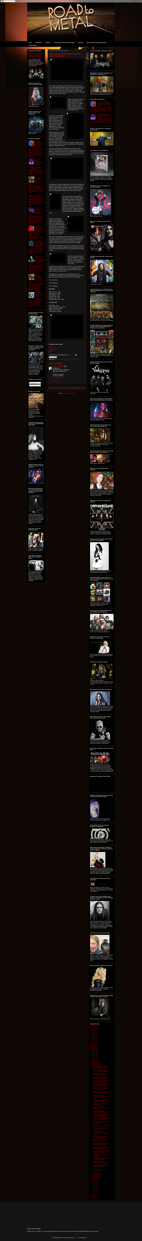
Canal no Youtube (53, 348)
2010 (93, 1062)
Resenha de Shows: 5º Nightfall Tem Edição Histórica (101, 1151)
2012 (93, 1058)
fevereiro (95, 1189)
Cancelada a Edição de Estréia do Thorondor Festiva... (101, 1115)
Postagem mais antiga (78, 388)
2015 (93, 1051)
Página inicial (67, 388)
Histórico (48, 42)
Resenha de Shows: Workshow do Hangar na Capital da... (101, 1085)
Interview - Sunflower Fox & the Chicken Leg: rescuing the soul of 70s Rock (35, 278)
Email (50, 351)
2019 (93, 1042)
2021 (93, 1037)
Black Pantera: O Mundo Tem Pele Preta (39, 227)
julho (94, 1178)
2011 (93, 1060)
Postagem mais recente (56, 388)
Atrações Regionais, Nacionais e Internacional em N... (101, 1166)
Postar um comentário (56, 381)
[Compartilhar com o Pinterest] (56, 357)
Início (30, 42)
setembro (96, 1174)
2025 (93, 1028)
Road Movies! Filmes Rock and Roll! (64, 42)
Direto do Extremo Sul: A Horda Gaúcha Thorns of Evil (101, 1144)
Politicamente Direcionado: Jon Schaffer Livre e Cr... (101, 1158)
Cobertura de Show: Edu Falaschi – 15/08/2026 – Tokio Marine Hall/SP (35, 211)
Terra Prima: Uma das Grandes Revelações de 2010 (101, 1077)
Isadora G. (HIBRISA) (58, 366)
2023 (93, 1033)
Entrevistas (39, 42)
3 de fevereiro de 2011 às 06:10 (60, 377)
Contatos (80, 42)
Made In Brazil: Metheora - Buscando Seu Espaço (39, 295)
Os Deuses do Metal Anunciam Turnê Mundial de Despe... (101, 1092)
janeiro (95, 1192)
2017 (93, 1046)
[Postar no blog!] (51, 357)
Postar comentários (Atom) (69, 393)
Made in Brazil (67, 359)
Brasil (56, 359)
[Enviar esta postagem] (76, 355)
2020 (93, 1040)
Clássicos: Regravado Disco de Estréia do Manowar (101, 1100)
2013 (93, 1055)
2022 (93, 1035)
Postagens (33, 383)
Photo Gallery (33, 45)
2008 (93, 1197)
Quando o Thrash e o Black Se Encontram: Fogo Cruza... (101, 1081)
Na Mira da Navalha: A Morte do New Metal (35, 196)
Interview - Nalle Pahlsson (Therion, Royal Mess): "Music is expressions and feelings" (36, 260)
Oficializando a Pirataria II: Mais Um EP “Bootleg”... (101, 1104)
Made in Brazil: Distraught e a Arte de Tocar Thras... (100, 1137)
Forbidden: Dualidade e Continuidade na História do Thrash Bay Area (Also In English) (35, 144)
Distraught (61, 359)
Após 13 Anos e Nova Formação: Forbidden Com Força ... (100, 1096)
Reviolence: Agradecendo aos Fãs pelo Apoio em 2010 (100, 1067)
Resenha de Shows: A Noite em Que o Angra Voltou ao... (101, 1128)
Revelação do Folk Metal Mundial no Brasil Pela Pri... (100, 1074)
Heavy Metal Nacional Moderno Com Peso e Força (101, 1119)
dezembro (96, 1064)
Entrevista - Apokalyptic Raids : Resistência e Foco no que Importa (35, 55)
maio (94, 1183)
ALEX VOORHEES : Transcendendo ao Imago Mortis (100, 1133)
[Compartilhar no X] (53, 357)
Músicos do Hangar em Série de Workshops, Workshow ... (101, 1148)
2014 (93, 1053)
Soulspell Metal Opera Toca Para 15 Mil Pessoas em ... (100, 1111)
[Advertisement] (39, 1215)
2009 (93, 1194)
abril (94, 1185)
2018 (93, 1044)
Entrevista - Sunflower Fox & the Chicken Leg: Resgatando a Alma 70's (35, 181)
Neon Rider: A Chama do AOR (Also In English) (39, 243)
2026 (93, 1026)
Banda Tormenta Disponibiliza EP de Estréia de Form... (100, 1088)
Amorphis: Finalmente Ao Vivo (101, 1125)
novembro (96, 1169)
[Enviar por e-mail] (50, 357)
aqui (59, 118)
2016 (93, 1048)
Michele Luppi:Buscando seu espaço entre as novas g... (100, 1162)
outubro (95, 1171)
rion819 (76, 1237)
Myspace (51, 350)
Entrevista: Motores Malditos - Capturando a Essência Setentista (35, 162)
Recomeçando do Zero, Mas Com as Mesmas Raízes (100, 1070)
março (95, 1187)
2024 (93, 1031)
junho (94, 1180)
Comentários (33, 385)
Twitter (50, 347)
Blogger (87, 1237)
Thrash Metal (75, 359)
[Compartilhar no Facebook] (54, 357)
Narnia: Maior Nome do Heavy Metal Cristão (101, 1122)
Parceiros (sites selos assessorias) (96, 42)
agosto (95, 1176)
